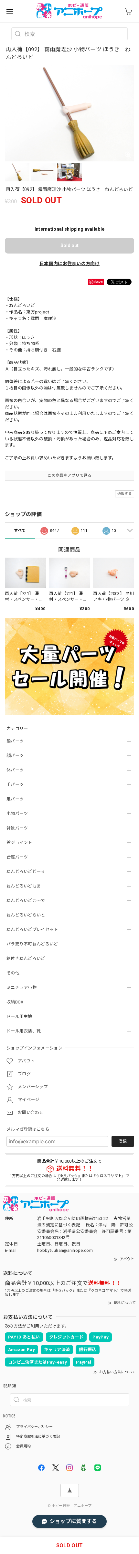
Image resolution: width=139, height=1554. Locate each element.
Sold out (69, 245)
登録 (123, 1141)
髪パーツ (15, 741)
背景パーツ (17, 828)
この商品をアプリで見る (69, 475)
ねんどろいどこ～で (25, 900)
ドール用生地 (19, 1016)
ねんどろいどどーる (25, 871)
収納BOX (15, 1002)
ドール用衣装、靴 (23, 1031)
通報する (124, 494)
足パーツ (15, 799)
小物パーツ (17, 813)
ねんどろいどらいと (25, 915)
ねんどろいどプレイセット (32, 929)
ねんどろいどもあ (23, 886)
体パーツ (15, 770)
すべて (20, 530)
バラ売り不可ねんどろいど (32, 944)
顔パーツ (15, 755)
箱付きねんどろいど (25, 958)
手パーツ (15, 784)
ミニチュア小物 (21, 987)
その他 (12, 973)
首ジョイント (19, 842)
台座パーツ (17, 857)
